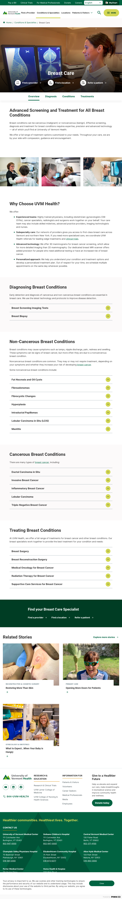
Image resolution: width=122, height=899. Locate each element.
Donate (67, 3)
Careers (78, 3)
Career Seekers (69, 791)
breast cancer (84, 364)
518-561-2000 (9, 861)
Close (102, 883)
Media (65, 799)
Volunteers (67, 786)
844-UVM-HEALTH (18, 796)
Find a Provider (28, 13)
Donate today (102, 803)
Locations (65, 13)
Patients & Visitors (80, 13)
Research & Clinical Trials (45, 785)
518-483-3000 (90, 861)
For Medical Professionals (48, 3)
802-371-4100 (90, 843)
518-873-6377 (49, 861)
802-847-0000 (9, 843)
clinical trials (72, 239)
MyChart (113, 3)
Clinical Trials (27, 3)
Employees (67, 803)
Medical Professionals (72, 795)
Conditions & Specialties (48, 13)
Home (9, 22)
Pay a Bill (12, 3)
